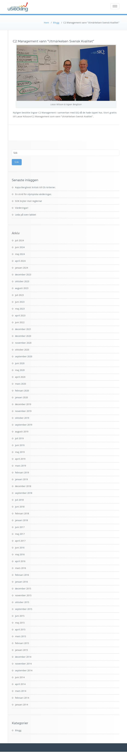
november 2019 (23, 411)
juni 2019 (19, 445)
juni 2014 (19, 677)
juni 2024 (19, 247)
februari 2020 (22, 390)
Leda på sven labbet (25, 214)
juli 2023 (19, 295)
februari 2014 (22, 697)
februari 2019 (22, 472)
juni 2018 (19, 506)
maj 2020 (20, 370)
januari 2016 (21, 581)
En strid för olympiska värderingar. (33, 194)
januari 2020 (21, 397)
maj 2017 (20, 534)
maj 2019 (20, 452)
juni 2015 (19, 616)
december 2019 (23, 404)
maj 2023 (20, 308)
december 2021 (23, 329)
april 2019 (20, 459)
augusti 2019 (21, 431)
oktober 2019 (22, 418)
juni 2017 (19, 527)
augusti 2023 (21, 288)
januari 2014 (21, 704)
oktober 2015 (22, 602)
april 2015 (20, 629)
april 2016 (20, 561)
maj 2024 (20, 254)
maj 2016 (20, 554)
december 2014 (23, 656)
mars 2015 (20, 636)
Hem (46, 22)
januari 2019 (21, 479)
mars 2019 (20, 465)
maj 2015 (20, 622)
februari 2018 (22, 513)
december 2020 (23, 336)
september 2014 (23, 670)
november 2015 (23, 595)
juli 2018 (19, 499)
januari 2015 (21, 650)
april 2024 (20, 261)
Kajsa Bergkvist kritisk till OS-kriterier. (35, 187)
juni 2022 (19, 322)
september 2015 (23, 609)
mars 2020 (20, 383)
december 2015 (23, 588)
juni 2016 (19, 547)
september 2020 (23, 356)
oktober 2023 (22, 281)
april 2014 (20, 684)
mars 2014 (20, 691)
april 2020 (20, 377)
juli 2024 (19, 240)
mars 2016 (20, 568)
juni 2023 (19, 302)
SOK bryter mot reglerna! (28, 201)
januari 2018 (21, 520)
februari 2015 (22, 643)
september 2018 (23, 493)
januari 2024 (21, 267)
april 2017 (20, 540)
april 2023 (20, 315)
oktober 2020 (22, 349)
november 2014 (23, 663)
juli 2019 (19, 438)
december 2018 (23, 486)
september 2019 (23, 424)
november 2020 (23, 342)
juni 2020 (19, 363)
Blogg (56, 22)
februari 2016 (22, 575)
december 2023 (23, 274)
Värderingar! (21, 207)
